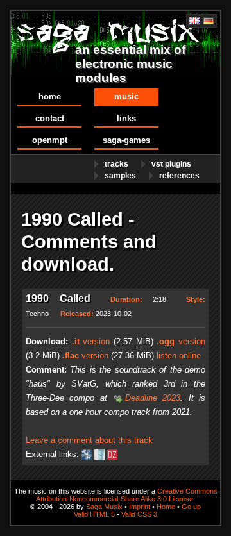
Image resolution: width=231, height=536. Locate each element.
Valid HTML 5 (94, 514)
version (91, 341)
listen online (179, 355)
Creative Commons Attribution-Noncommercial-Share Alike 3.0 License (127, 495)
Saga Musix (104, 506)
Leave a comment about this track (89, 440)
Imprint (139, 506)
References (179, 175)
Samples (120, 175)
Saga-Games (126, 140)
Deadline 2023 (152, 398)
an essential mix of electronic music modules (130, 64)
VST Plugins (171, 164)
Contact (49, 118)
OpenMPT (49, 140)
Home (49, 96)
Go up (191, 506)
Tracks (116, 164)
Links (126, 118)
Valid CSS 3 (139, 514)
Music (126, 96)
